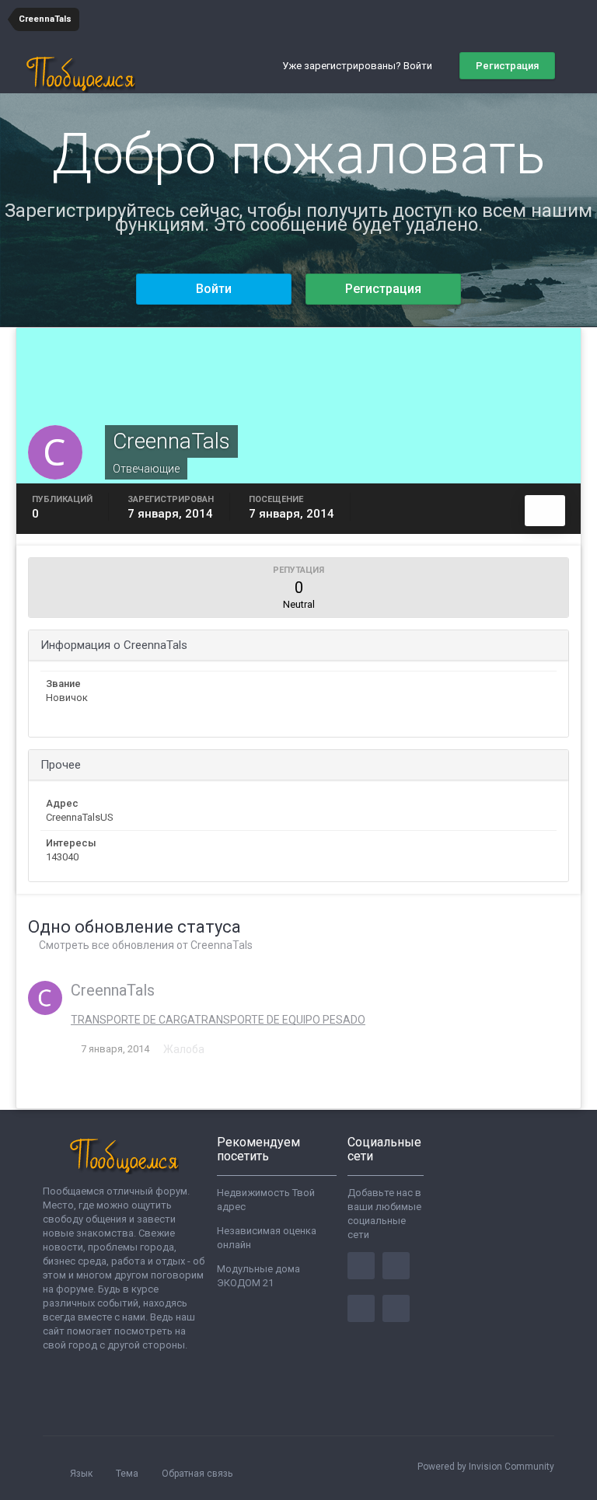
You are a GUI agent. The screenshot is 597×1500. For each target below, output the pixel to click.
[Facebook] (361, 1265)
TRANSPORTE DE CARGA (132, 1019)
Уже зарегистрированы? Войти (359, 66)
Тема (128, 1473)
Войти (214, 288)
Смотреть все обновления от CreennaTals (145, 945)
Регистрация (507, 66)
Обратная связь (197, 1473)
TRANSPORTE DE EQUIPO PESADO (279, 1019)
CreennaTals (113, 990)
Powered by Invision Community (485, 1466)
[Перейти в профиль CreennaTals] (45, 998)
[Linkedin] (361, 1308)
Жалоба (183, 1049)
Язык (82, 1473)
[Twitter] (396, 1265)
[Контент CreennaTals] (545, 510)
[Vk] (396, 1308)
